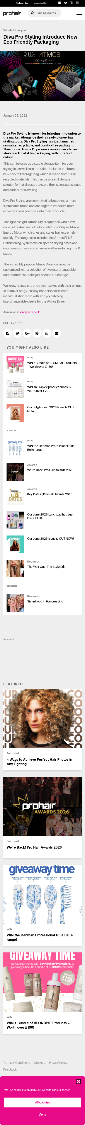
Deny (42, 1114)
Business (33, 562)
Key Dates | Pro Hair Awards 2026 (50, 494)
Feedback (10, 1069)
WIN (30, 358)
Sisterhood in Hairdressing (45, 601)
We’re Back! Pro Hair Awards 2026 (50, 470)
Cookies (39, 1062)
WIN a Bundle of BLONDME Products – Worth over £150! (52, 365)
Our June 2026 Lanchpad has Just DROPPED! (50, 516)
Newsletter (41, 3)
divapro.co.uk (30, 312)
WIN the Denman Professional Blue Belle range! (51, 448)
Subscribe (22, 3)
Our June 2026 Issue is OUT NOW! (50, 538)
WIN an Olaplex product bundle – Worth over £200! (49, 389)
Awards (32, 465)
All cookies (42, 1102)
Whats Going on (14, 30)
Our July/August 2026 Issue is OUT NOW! (50, 409)
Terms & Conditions (16, 1062)
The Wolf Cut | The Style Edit (46, 566)
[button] (78, 1081)
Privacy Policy (58, 1062)
